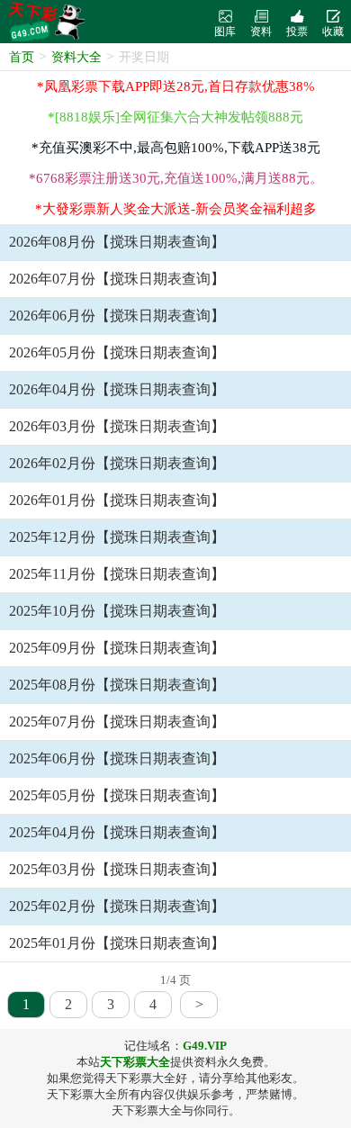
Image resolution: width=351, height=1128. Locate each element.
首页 (21, 57)
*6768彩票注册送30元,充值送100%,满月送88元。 (176, 178)
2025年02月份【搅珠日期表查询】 (117, 906)
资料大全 (76, 57)
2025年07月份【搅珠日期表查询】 (117, 721)
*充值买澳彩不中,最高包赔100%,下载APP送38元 (176, 147)
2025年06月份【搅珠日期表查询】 (117, 758)
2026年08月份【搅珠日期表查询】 (117, 241)
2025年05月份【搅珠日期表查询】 (117, 795)
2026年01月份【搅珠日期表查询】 (117, 500)
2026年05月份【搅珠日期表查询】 (117, 352)
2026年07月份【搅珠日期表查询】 (117, 278)
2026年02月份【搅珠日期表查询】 (117, 463)
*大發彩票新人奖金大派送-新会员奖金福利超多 (176, 209)
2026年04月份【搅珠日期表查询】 (117, 389)
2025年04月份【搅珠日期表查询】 (117, 832)
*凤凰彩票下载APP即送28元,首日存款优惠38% (176, 86)
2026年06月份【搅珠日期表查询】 (117, 315)
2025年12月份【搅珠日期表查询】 (117, 537)
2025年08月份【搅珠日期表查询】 (117, 684)
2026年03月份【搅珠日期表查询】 (117, 426)
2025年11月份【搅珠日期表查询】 (117, 574)
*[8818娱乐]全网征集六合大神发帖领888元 (175, 117)
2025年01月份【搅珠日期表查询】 (117, 943)
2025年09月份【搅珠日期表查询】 (117, 647)
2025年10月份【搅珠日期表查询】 (117, 610)
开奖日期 (144, 57)
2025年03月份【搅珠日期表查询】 (117, 869)
